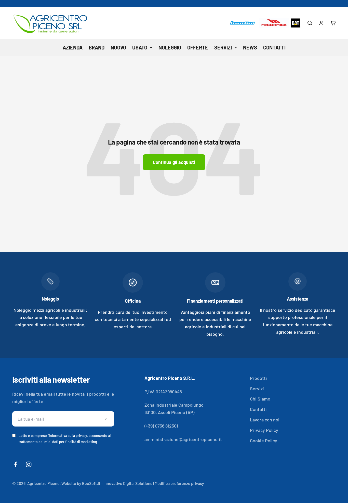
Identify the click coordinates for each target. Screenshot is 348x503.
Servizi (257, 388)
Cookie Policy (263, 440)
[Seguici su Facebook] (15, 464)
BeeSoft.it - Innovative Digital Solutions (117, 483)
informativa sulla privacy (68, 435)
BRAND (96, 47)
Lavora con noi (264, 419)
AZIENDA (73, 47)
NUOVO (118, 47)
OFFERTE (197, 47)
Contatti (258, 409)
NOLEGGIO (169, 47)
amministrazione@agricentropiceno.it (183, 439)
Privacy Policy (264, 430)
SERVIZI (223, 47)
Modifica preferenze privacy (179, 483)
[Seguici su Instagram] (28, 464)
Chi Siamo (260, 399)
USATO (139, 47)
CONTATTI (274, 47)
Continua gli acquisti (174, 162)
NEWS (250, 47)
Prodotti (258, 378)
